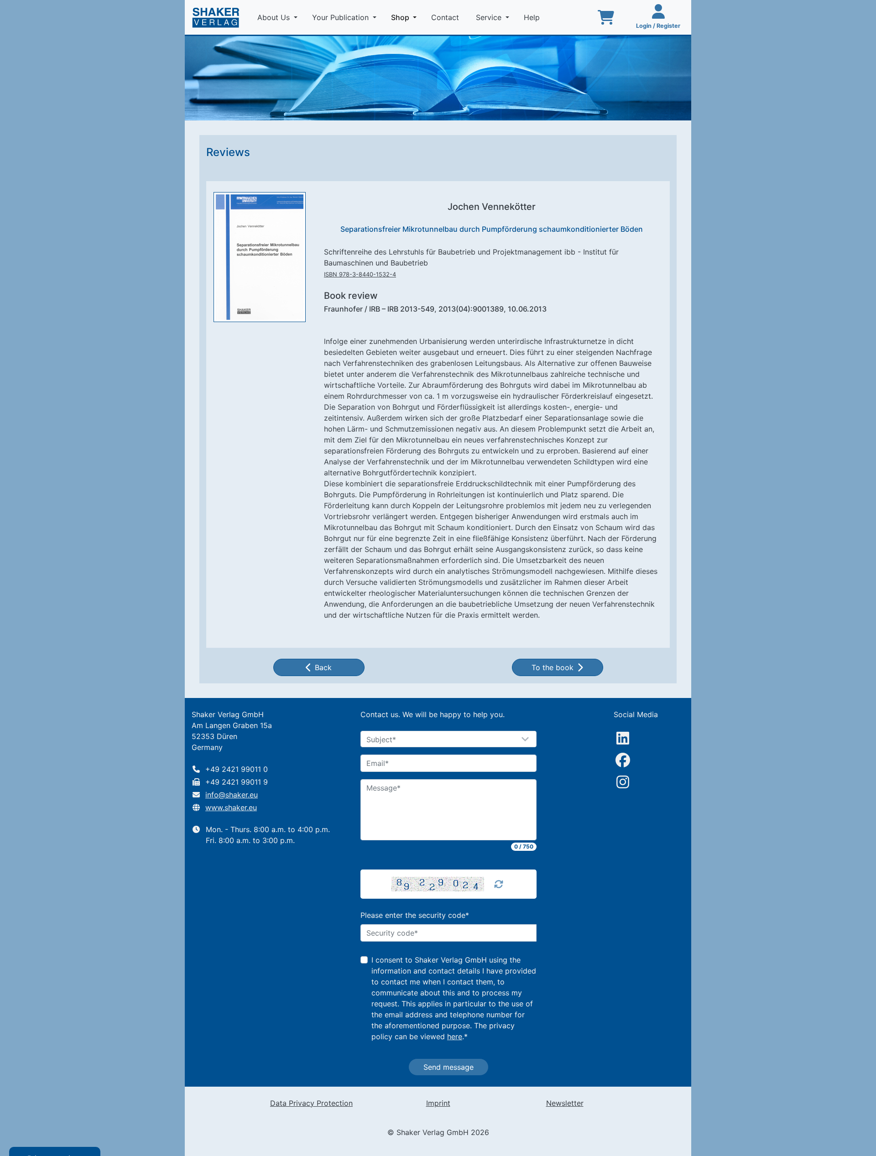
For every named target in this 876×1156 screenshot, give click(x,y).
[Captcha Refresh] (498, 884)
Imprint (438, 1103)
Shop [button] (405, 17)
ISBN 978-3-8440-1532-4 (360, 274)
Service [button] (490, 17)
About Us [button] (274, 17)
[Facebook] (623, 760)
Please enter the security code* (414, 915)
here (454, 1036)
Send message (448, 1067)
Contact (446, 17)
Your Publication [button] (341, 17)
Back (323, 667)
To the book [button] (553, 667)
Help (533, 17)
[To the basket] (606, 17)
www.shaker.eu (231, 807)
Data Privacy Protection (311, 1103)
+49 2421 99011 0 (236, 769)
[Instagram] (623, 781)
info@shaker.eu (231, 794)
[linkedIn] (623, 738)
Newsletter (565, 1103)
